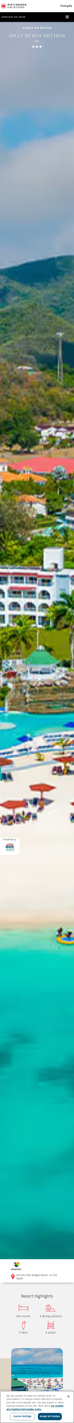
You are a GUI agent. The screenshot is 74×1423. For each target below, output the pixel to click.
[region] (37, 1407)
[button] (67, 17)
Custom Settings (22, 1416)
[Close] (68, 1396)
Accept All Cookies (50, 1416)
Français (66, 6)
